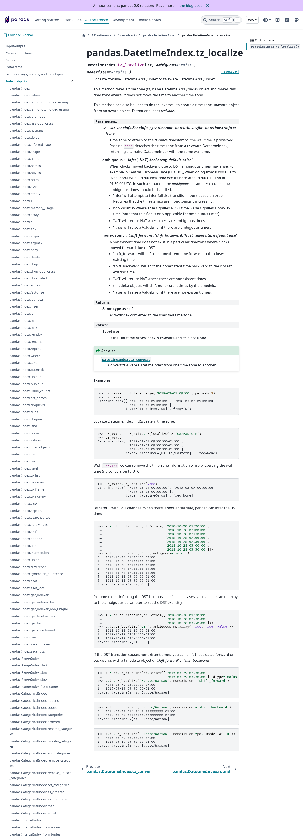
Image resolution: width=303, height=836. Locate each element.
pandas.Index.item (23, 454)
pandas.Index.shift (23, 532)
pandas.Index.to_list (24, 475)
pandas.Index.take (23, 363)
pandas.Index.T (20, 201)
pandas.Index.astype (25, 440)
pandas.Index (19, 88)
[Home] (83, 35)
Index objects (16, 81)
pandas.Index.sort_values (28, 525)
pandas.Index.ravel (23, 468)
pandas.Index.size (23, 187)
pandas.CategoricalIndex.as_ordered (37, 792)
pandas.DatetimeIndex (159, 35)
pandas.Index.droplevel (27, 405)
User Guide (72, 20)
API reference (96, 20)
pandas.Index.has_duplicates (31, 123)
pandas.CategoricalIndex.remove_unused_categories (40, 775)
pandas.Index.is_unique (27, 116)
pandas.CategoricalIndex (28, 694)
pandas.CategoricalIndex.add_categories (40, 753)
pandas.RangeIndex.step (28, 680)
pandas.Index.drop (23, 264)
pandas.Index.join (23, 546)
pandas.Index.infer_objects (29, 447)
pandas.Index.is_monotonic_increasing (38, 102)
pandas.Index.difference (27, 567)
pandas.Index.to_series (26, 482)
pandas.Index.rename (25, 342)
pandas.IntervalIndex (25, 820)
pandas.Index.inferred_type (30, 144)
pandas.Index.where (24, 356)
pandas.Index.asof (23, 581)
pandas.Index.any (22, 229)
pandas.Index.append (25, 539)
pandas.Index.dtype (24, 138)
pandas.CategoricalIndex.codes (33, 708)
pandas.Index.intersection (29, 553)
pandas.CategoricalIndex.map (31, 806)
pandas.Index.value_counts (29, 391)
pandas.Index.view (23, 503)
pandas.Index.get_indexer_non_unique (38, 609)
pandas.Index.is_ (22, 314)
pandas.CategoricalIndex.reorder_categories (40, 743)
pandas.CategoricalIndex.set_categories (39, 785)
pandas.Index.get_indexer (29, 595)
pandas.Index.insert (24, 306)
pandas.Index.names (25, 166)
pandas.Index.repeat (25, 349)
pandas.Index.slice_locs (27, 651)
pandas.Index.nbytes (25, 173)
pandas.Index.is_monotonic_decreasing (39, 109)
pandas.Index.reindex (25, 335)
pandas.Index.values (24, 95)
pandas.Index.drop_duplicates (32, 271)
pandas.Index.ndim (24, 180)
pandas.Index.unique (25, 377)
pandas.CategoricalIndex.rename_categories (40, 731)
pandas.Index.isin (22, 637)
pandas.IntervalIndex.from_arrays (34, 827)
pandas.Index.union (24, 560)
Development (123, 20)
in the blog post (188, 5)
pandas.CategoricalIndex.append (34, 701)
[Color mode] (267, 20)
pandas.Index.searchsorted (30, 518)
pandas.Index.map (23, 461)
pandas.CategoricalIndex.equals (33, 813)
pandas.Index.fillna (23, 412)
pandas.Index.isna (23, 426)
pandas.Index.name (24, 159)
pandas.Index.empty (24, 194)
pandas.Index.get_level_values (32, 616)
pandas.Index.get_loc (25, 623)
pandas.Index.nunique (26, 384)
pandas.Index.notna (24, 433)
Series (10, 60)
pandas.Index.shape (24, 152)
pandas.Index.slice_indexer (29, 644)
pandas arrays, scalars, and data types (34, 74)
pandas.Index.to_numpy (27, 497)
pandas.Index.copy (23, 250)
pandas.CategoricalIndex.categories (36, 715)
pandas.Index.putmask (26, 370)
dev (251, 20)
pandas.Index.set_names (28, 398)
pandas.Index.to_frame (26, 489)
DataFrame (14, 67)
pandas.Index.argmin (25, 236)
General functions (19, 53)
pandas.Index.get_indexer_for (31, 602)
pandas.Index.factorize (26, 292)
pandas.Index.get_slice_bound (32, 630)
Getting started (46, 20)
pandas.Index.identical (26, 299)
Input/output (15, 46)
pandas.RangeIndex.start (28, 665)
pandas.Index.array (24, 215)
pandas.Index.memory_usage (31, 208)
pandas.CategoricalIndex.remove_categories (40, 763)
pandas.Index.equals (25, 285)
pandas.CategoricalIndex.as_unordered (39, 799)
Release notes (149, 20)
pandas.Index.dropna (25, 419)
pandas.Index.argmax (25, 243)
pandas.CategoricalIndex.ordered (34, 722)
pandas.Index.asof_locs (27, 588)
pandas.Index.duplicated (28, 278)
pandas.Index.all (21, 222)
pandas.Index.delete (24, 257)
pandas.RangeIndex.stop (28, 672)
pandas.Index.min (23, 320)
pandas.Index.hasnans (26, 131)
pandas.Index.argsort (25, 511)
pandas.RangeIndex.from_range (33, 686)
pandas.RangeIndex (24, 658)
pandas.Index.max (23, 327)
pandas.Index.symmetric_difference (36, 574)
